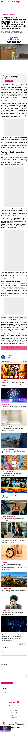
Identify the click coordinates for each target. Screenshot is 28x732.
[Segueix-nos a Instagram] (15, 705)
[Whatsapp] (15, 42)
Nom (2, 651)
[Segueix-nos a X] (12, 705)
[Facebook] (8, 42)
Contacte (14, 715)
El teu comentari (4, 664)
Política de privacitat (14, 710)
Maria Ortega (15, 37)
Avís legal (14, 708)
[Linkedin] (13, 42)
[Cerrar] (26, 727)
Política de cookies (14, 712)
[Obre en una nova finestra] (8, 723)
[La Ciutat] (14, 2)
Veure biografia (8, 357)
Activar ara (8, 80)
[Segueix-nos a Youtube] (18, 705)
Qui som (14, 714)
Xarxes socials (14, 717)
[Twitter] (10, 42)
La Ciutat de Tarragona (8, 14)
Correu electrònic (4, 658)
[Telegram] (18, 42)
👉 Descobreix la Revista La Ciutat (11, 348)
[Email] (20, 42)
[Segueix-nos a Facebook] (9, 705)
